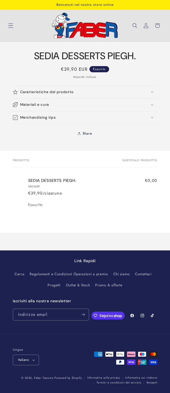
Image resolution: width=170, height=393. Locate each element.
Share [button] (87, 133)
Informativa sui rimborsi (141, 377)
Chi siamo (121, 274)
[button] (10, 25)
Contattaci (143, 274)
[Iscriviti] (83, 315)
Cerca (19, 274)
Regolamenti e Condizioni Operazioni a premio (69, 274)
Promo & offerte (108, 285)
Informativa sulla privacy (103, 377)
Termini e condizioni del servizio (119, 382)
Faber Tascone (43, 378)
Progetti (54, 285)
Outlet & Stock (78, 285)
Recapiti (152, 382)
